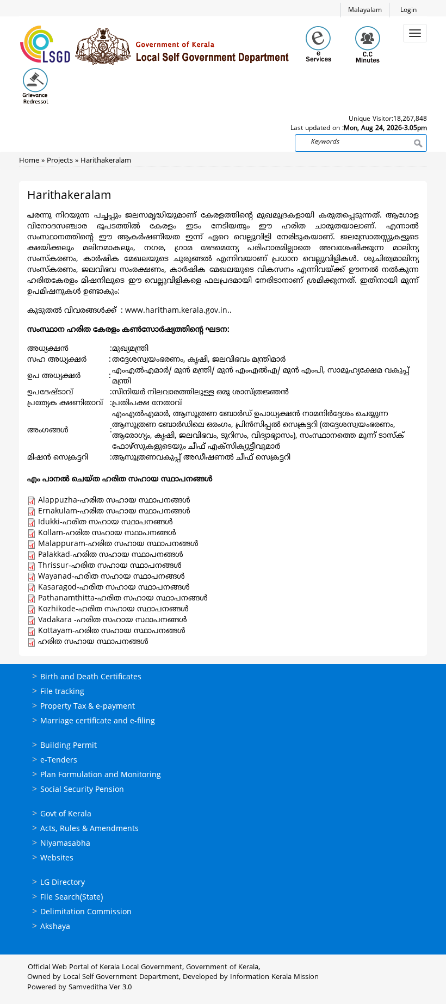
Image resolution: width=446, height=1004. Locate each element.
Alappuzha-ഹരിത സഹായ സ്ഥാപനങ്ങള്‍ (114, 500)
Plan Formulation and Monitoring (100, 775)
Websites (56, 858)
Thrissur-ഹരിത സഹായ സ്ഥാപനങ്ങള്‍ (110, 566)
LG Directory (62, 883)
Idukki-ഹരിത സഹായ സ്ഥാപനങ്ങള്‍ (105, 522)
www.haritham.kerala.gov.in (176, 310)
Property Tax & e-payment (87, 706)
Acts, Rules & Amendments (89, 829)
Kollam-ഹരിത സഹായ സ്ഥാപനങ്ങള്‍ (107, 533)
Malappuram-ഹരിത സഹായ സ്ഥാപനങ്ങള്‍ (118, 544)
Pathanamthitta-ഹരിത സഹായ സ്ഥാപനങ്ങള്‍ (123, 598)
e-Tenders (58, 760)
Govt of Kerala (65, 814)
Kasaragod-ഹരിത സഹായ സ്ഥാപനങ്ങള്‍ (114, 587)
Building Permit (68, 746)
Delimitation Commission (86, 912)
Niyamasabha (65, 843)
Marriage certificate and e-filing (97, 721)
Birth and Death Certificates (90, 677)
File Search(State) (71, 897)
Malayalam (365, 11)
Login (408, 11)
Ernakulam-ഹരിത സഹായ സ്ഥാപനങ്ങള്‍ (114, 511)
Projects (60, 161)
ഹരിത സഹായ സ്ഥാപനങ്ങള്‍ (93, 642)
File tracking (62, 692)
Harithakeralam (105, 161)
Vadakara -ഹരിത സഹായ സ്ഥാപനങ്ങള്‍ (112, 620)
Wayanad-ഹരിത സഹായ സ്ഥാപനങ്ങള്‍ (111, 576)
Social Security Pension (82, 790)
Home (29, 161)
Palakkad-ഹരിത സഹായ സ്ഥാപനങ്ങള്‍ (110, 555)
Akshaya (55, 927)
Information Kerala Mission (274, 977)
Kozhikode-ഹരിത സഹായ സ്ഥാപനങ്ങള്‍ (113, 609)
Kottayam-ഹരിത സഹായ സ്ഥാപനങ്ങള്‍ (111, 631)
